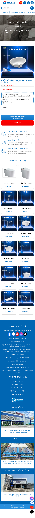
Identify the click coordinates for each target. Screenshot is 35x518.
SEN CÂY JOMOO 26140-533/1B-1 (26, 258)
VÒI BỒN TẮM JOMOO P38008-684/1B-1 (26, 309)
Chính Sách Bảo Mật (17, 394)
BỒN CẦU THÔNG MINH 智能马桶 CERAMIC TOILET (9, 183)
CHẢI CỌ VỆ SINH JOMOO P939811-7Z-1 (26, 208)
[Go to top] (32, 512)
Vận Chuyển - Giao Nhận (17, 391)
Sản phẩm (17, 27)
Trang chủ (5, 12)
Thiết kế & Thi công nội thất (17, 12)
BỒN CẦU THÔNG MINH (26, 183)
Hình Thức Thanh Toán (17, 388)
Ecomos (21, 508)
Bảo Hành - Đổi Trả (17, 384)
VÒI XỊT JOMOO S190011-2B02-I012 (9, 208)
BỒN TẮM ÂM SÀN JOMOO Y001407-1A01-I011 (9, 309)
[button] (32, 3)
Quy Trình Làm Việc (17, 381)
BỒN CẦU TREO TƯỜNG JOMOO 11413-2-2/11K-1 (9, 258)
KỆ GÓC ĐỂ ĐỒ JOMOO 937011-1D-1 (9, 233)
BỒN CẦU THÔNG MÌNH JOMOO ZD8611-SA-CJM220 (26, 284)
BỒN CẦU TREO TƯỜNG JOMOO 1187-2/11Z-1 (26, 233)
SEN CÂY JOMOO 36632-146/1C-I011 (9, 284)
